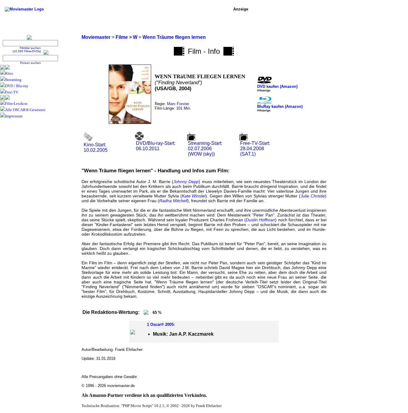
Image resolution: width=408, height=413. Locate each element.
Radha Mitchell (173, 200)
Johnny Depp (186, 181)
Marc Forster (178, 104)
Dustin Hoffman (260, 219)
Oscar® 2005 (162, 324)
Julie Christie (312, 196)
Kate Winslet (194, 196)
